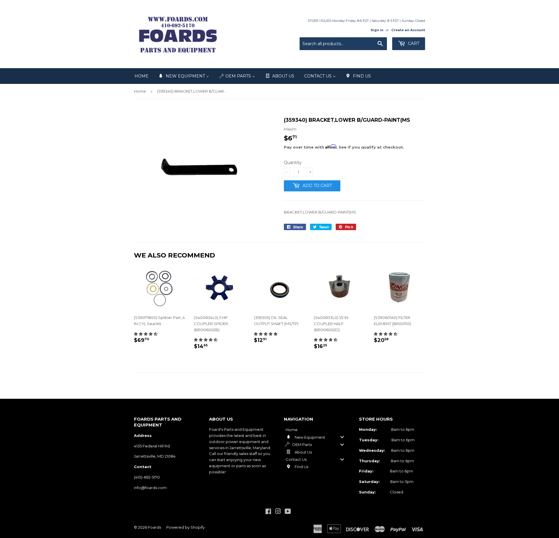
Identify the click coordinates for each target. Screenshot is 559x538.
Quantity (293, 162)
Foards (154, 527)
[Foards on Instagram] (278, 512)
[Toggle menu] (342, 437)
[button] (146, 333)
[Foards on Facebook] (268, 512)
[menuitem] (141, 76)
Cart (413, 43)
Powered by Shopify (185, 527)
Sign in (377, 30)
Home (140, 91)
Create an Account (408, 30)
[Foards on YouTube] (288, 512)
